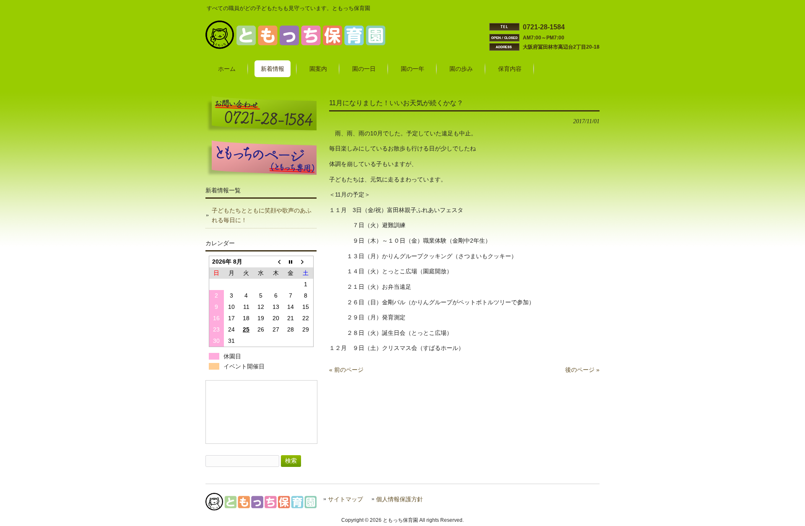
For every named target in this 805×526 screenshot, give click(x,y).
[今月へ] (290, 261)
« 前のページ (346, 369)
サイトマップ (345, 499)
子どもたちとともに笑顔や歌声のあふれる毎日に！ (262, 215)
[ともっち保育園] (295, 47)
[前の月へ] (275, 261)
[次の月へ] (305, 261)
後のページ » (582, 369)
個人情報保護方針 (399, 499)
